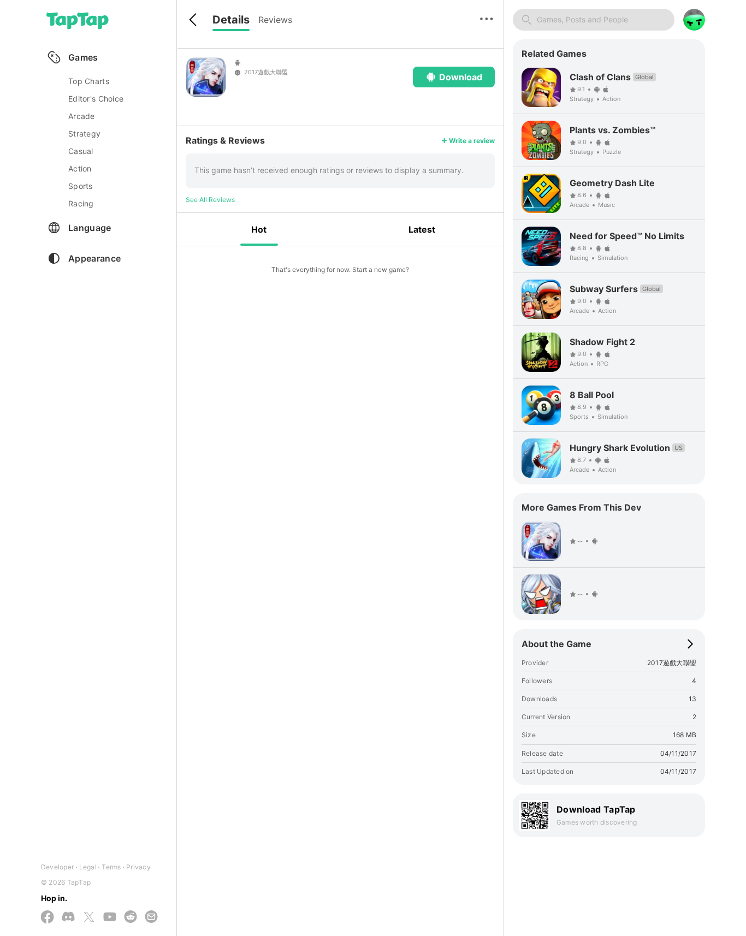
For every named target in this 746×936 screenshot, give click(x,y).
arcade (81, 116)
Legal (88, 867)
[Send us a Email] (151, 917)
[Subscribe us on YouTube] (109, 917)
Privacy (138, 867)
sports (80, 186)
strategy (84, 133)
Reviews (275, 19)
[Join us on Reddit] (130, 917)
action (80, 168)
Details (231, 19)
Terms (111, 867)
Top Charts (88, 81)
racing (81, 203)
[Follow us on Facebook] (47, 917)
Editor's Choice (95, 98)
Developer (57, 867)
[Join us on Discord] (68, 917)
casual (80, 151)
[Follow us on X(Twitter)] (89, 917)
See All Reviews (210, 200)
